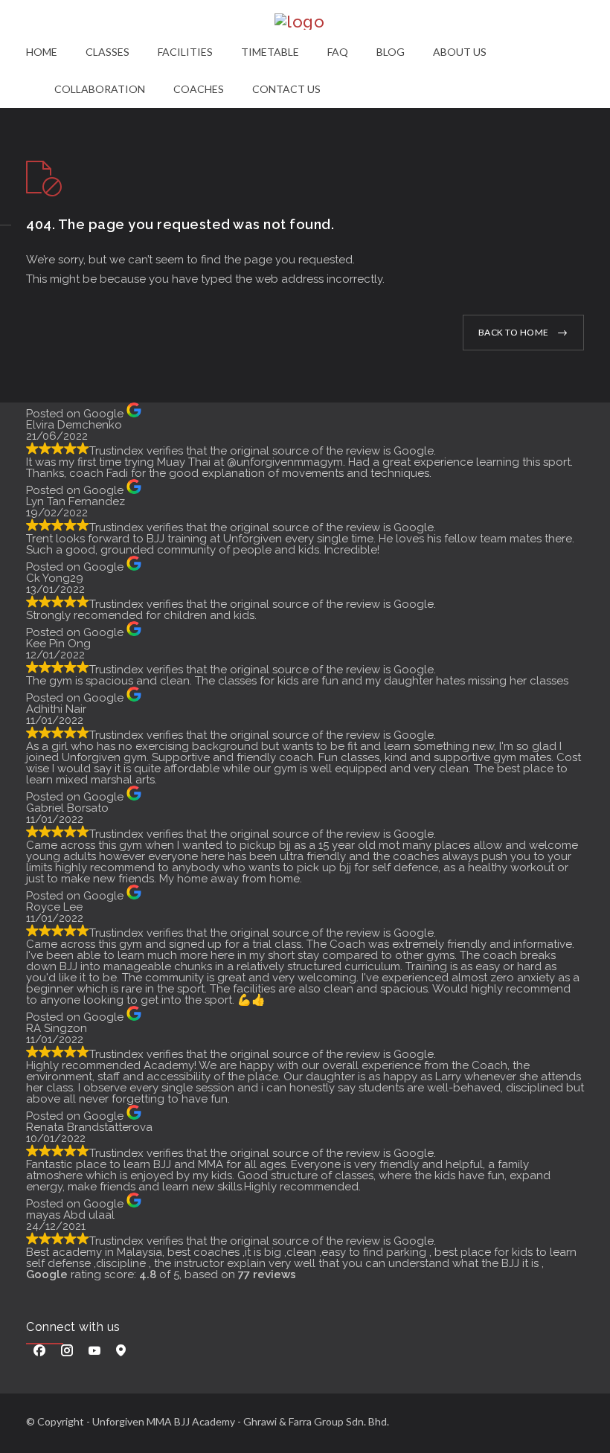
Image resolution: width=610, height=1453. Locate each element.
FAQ (337, 51)
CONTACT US (286, 89)
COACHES (198, 89)
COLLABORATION (99, 89)
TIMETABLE (270, 51)
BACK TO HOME (513, 332)
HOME (41, 51)
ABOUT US (460, 51)
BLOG (390, 51)
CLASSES (107, 51)
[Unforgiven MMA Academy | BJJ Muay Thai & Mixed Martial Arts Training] (305, 21)
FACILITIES (185, 51)
